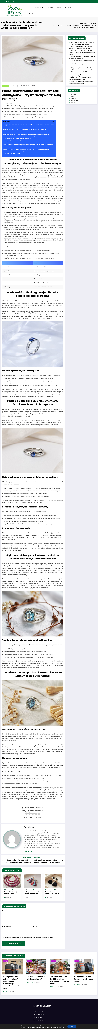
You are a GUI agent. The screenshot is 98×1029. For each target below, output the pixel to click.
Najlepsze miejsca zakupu (13, 153)
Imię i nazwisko (6, 926)
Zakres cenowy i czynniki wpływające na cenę (18, 151)
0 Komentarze (37, 86)
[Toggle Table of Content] (52, 122)
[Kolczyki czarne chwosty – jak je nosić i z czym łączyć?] (53, 881)
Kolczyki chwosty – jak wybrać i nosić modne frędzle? (32, 893)
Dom (29, 7)
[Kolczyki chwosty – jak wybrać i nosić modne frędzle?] (32, 881)
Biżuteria (59, 7)
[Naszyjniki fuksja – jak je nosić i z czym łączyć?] (12, 881)
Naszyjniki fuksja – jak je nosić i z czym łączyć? (11, 893)
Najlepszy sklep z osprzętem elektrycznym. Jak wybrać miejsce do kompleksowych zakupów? (80, 78)
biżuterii (32, 114)
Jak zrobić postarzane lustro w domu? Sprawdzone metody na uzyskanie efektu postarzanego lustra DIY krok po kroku (18, 861)
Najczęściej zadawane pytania (14, 126)
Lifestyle (49, 7)
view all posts (28, 851)
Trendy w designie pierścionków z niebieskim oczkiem (20, 146)
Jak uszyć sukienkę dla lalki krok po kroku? (12, 978)
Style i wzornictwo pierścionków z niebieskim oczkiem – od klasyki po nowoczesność (28, 144)
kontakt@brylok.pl (38, 1015)
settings (62, 1027)
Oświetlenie (39, 7)
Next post (37, 857)
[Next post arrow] (62, 860)
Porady (68, 7)
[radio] (26, 814)
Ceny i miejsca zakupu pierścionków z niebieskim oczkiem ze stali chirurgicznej (26, 149)
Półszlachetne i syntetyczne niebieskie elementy (19, 138)
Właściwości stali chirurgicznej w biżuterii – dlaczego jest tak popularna (25, 129)
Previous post (27, 857)
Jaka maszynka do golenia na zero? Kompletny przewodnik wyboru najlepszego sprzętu (82, 52)
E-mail (35, 926)
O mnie (30, 13)
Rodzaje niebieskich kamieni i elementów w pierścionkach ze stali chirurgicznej (26, 134)
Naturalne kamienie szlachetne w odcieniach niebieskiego (21, 136)
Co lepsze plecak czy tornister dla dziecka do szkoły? (59, 979)
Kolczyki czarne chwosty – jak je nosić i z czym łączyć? (52, 893)
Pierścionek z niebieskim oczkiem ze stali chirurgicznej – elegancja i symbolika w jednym (29, 124)
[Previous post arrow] (2, 860)
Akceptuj (72, 1026)
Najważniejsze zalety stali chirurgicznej (16, 131)
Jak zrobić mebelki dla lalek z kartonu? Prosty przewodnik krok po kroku (83, 980)
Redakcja (15, 86)
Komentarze (6, 911)
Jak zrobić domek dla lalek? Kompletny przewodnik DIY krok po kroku (36, 980)
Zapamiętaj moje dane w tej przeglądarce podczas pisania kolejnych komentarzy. (29, 938)
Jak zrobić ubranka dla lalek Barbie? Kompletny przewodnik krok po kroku (46, 861)
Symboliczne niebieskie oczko (14, 141)
